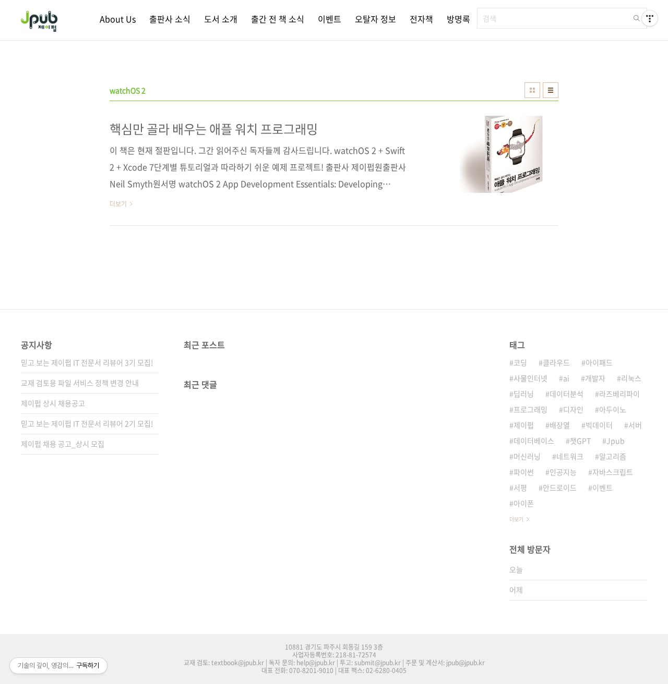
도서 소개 (220, 19)
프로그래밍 (530, 409)
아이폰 (524, 503)
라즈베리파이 (619, 393)
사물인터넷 (530, 378)
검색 (637, 18)
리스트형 (550, 90)
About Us (118, 19)
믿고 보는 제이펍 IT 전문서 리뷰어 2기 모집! (87, 423)
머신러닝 (527, 456)
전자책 (421, 19)
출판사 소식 (169, 19)
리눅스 (631, 378)
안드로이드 (560, 487)
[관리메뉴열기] (650, 18)
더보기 (516, 519)
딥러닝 (524, 393)
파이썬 (524, 472)
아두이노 (612, 409)
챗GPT (580, 440)
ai (566, 378)
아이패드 (599, 362)
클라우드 (556, 362)
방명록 (458, 19)
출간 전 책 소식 (277, 19)
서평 (520, 487)
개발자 (595, 378)
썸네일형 (532, 90)
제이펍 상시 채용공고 (53, 403)
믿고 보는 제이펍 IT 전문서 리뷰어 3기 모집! (87, 362)
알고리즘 (612, 456)
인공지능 (563, 472)
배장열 (560, 425)
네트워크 (569, 456)
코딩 (520, 362)
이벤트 (329, 19)
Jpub (615, 440)
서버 (635, 425)
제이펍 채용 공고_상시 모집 (62, 443)
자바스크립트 (612, 472)
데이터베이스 (534, 440)
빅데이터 (599, 425)
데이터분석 (566, 393)
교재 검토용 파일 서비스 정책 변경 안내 (80, 382)
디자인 (573, 409)
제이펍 (524, 425)
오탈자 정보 (375, 19)
